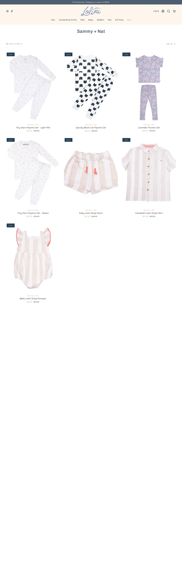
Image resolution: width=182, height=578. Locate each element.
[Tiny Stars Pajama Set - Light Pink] (33, 87)
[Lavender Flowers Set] (149, 87)
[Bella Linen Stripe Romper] (33, 258)
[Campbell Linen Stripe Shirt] (149, 172)
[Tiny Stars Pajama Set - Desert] (33, 172)
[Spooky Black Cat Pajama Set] (91, 87)
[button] (168, 11)
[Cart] (174, 11)
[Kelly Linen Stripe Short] (91, 172)
